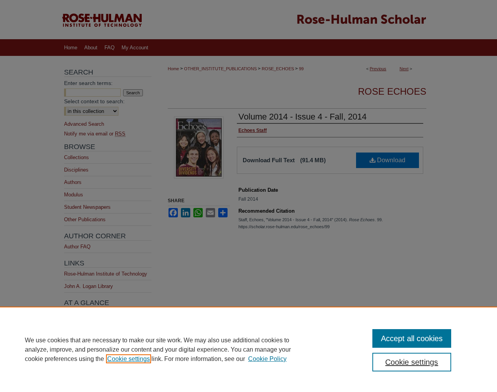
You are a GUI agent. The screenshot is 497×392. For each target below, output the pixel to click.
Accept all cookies (412, 338)
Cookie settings (128, 359)
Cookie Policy (267, 359)
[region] (248, 349)
